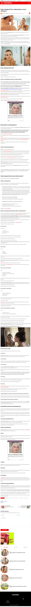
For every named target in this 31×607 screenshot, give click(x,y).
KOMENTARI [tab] (25, 547)
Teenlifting (2, 477)
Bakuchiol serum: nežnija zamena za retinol (9, 0)
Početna (3, 5)
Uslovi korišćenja (8, 602)
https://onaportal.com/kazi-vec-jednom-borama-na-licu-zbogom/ (13, 89)
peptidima (8, 156)
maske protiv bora (18, 222)
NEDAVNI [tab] (15, 547)
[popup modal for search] (29, 3)
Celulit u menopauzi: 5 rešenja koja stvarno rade (17, 552)
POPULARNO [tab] (6, 547)
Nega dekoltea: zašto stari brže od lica (15, 577)
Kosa (10, 585)
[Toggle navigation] (2, 3)
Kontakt (8, 601)
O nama (8, 600)
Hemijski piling (28, 429)
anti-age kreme (6, 100)
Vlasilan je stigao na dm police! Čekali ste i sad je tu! (18, 586)
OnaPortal (7, 13)
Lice (5, 5)
